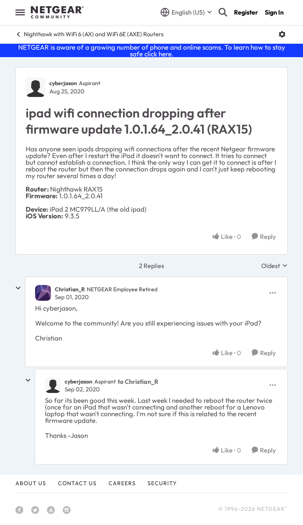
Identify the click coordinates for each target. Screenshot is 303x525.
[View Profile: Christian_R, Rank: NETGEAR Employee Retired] (43, 293)
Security (162, 483)
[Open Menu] (282, 34)
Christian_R (70, 289)
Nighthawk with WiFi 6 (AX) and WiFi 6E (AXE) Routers (93, 34)
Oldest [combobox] (274, 265)
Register (246, 12)
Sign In (274, 12)
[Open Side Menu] (20, 12)
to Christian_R (138, 381)
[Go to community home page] (57, 12)
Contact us (77, 483)
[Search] (223, 12)
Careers (122, 483)
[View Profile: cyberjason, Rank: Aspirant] (35, 87)
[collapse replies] (18, 288)
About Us (30, 483)
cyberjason (63, 83)
